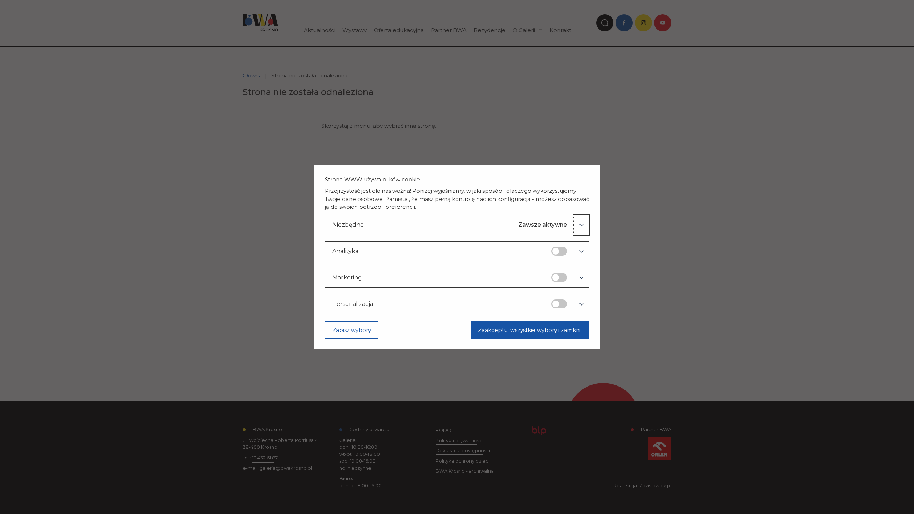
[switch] (559, 251)
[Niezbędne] (581, 225)
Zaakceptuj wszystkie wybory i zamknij (530, 330)
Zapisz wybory (351, 330)
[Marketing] (581, 277)
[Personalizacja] (581, 304)
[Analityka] (581, 251)
